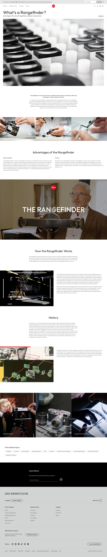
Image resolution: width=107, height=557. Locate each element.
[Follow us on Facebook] (19, 544)
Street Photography (25, 451)
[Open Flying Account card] (97, 6)
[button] (100, 500)
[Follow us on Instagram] (12, 544)
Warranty (34, 551)
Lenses (45, 451)
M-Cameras (16, 451)
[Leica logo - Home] (53, 6)
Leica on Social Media (94, 544)
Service (27, 6)
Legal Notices (20, 551)
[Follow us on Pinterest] (28, 544)
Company (21, 6)
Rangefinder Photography (11, 455)
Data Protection (13, 551)
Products (5, 6)
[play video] (53, 209)
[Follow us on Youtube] (15, 544)
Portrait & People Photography (79, 451)
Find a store (100, 6)
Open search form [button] (95, 6)
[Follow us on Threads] (25, 544)
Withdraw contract (32, 534)
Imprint (6, 551)
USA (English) (88, 1)
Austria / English (17, 500)
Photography (8, 451)
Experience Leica (13, 6)
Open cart (103, 6)
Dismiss (103, 2)
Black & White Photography (93, 451)
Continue (99, 2)
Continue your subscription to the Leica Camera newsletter (61, 479)
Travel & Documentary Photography (63, 451)
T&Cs (60, 551)
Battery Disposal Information (43, 551)
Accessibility (27, 551)
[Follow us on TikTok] (22, 544)
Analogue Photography (36, 451)
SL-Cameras (51, 451)
